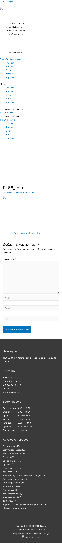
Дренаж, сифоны (11, 461)
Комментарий (9, 259)
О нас (8, 70)
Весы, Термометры (12, 453)
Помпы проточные (11, 482)
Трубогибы (8, 501)
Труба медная (10, 497)
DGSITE (41, 529)
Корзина (10, 77)
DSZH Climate (6, 2)
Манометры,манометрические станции (22, 475)
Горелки (7, 457)
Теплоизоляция (10, 494)
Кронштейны (9, 472)
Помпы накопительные (14, 479)
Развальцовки (10, 486)
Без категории (10, 446)
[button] (10, 59)
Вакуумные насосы (12, 450)
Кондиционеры (10, 468)
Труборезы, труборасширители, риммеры (23, 504)
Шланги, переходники (13, 508)
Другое (6, 464)
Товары (9, 66)
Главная (10, 63)
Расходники (8, 490)
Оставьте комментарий (14, 192)
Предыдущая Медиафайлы (26, 233)
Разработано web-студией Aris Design (31, 533)
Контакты (10, 74)
